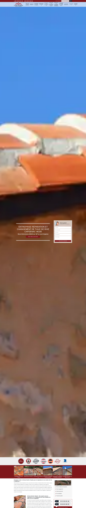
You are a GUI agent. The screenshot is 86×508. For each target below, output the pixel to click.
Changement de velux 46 (66, 4)
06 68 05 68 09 (29, 1)
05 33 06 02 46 (19, 1)
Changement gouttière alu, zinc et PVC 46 (61, 4)
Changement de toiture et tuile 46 (36, 4)
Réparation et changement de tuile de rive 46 (51, 4)
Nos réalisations (33, 236)
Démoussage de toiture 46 (41, 4)
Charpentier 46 (71, 4)
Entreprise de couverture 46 (46, 4)
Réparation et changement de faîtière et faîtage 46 (56, 4)
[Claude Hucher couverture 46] (18, 4)
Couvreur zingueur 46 (75, 4)
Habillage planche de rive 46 (27, 4)
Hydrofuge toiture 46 (31, 4)
